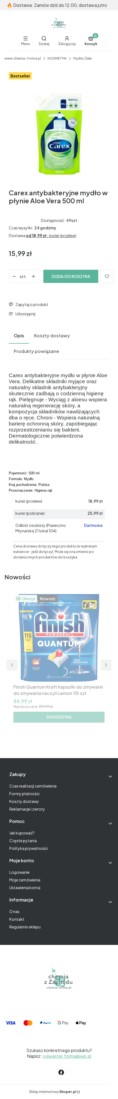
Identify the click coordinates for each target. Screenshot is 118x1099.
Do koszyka (59, 716)
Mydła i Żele (82, 58)
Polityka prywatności (28, 848)
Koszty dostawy (24, 801)
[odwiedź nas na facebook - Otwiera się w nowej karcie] (61, 1072)
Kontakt (16, 919)
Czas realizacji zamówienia (33, 785)
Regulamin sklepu (25, 926)
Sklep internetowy (52, 1092)
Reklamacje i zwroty (27, 808)
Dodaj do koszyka (71, 276)
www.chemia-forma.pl (22, 58)
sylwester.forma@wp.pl (67, 1056)
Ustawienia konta (24, 887)
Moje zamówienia (24, 879)
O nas (14, 911)
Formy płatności (24, 793)
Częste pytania (23, 840)
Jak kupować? (22, 832)
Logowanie (19, 872)
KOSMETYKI (57, 58)
